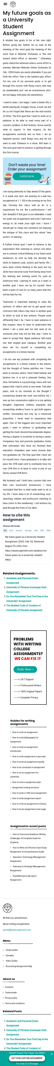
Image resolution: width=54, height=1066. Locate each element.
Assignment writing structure (25, 787)
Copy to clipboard (13, 548)
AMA (48, 531)
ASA (36, 531)
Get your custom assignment (27, 1058)
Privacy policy (11, 998)
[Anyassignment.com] (30, 5)
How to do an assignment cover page (29, 809)
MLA (11, 531)
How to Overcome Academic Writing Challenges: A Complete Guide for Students (28, 838)
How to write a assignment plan (26, 782)
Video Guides (12, 961)
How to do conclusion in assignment (28, 767)
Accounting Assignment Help (19, 966)
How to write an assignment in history (29, 804)
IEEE (42, 531)
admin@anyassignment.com (17, 929)
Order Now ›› (25, 669)
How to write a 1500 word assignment (29, 793)
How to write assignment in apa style (29, 756)
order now (27, 176)
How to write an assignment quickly (28, 762)
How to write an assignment (25, 732)
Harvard (19, 531)
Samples (10, 955)
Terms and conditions (15, 1003)
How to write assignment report (26, 798)
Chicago (28, 531)
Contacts (9, 987)
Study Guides (12, 950)
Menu (6, 3)
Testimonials (11, 992)
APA (5, 531)
